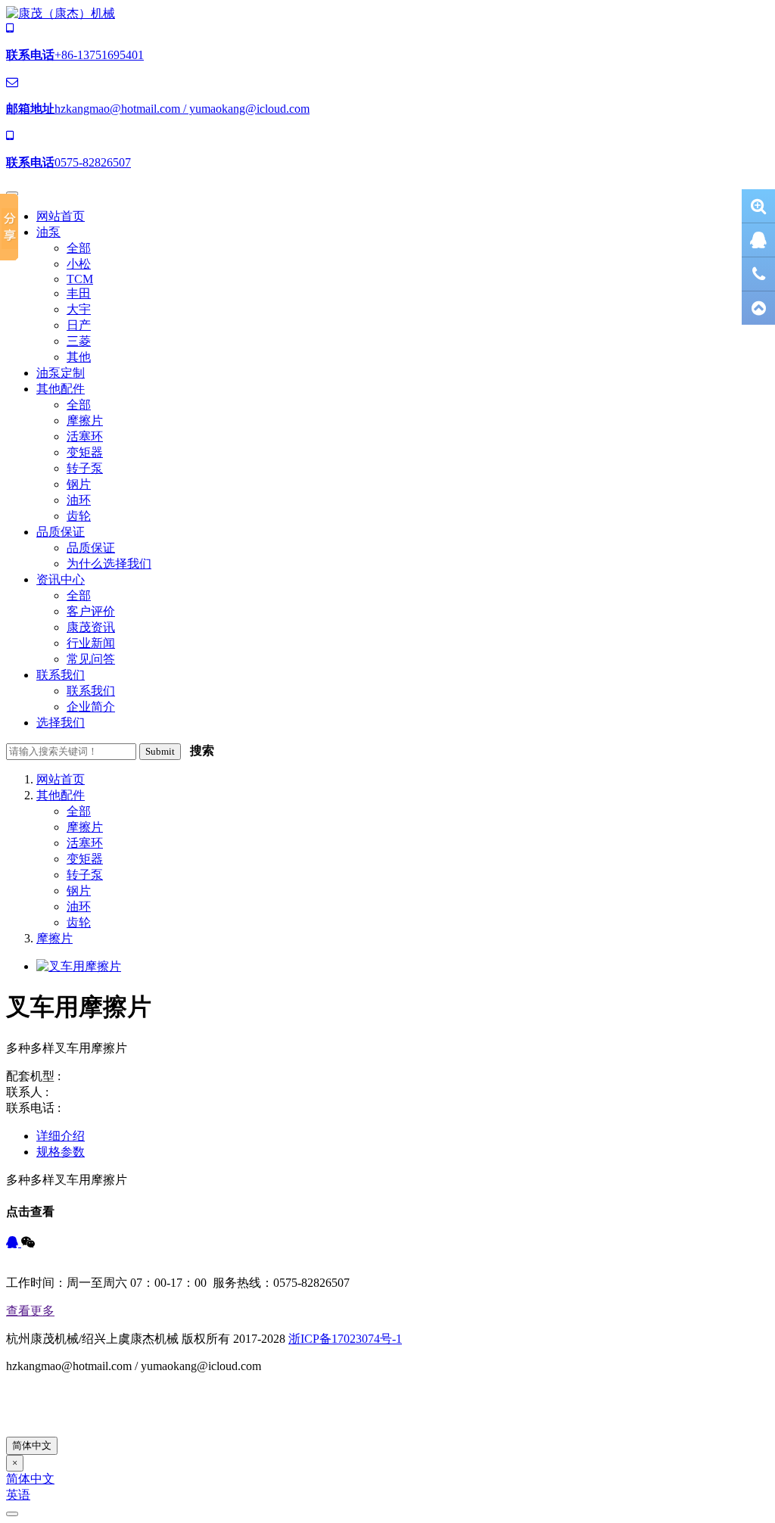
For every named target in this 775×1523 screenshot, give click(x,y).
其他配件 (60, 795)
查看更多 (30, 1310)
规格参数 (60, 1151)
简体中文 (31, 1445)
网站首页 (60, 779)
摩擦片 (85, 827)
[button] (48, 232)
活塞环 (85, 842)
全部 (79, 811)
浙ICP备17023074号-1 (345, 1338)
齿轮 (79, 922)
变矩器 (85, 858)
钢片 (79, 890)
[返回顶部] (758, 308)
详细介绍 (60, 1135)
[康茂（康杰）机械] (60, 13)
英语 (18, 1494)
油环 (79, 906)
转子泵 (85, 874)
